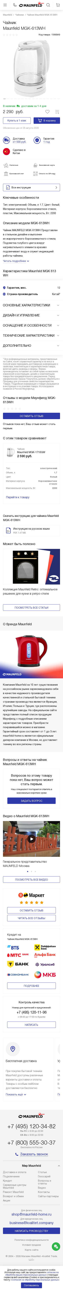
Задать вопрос (31, 800)
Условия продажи (31, 1245)
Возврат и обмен (13, 1196)
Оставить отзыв (31, 416)
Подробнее (31, 985)
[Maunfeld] (31, 4)
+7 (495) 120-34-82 (31, 1126)
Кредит (7, 1180)
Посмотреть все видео (31, 879)
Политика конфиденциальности (32, 1240)
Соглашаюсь (31, 1285)
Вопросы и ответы (44, 1182)
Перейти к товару (17, 497)
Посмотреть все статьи (31, 607)
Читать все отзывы (31, 918)
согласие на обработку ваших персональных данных (32, 1273)
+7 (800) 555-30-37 (31, 1142)
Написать (31, 1024)
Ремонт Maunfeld (13, 1192)
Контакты (44, 1192)
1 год (46, 141)
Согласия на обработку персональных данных (35, 1280)
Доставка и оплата (14, 1172)
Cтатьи (42, 1172)
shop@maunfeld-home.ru (31, 1214)
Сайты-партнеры (48, 1196)
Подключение (11, 1176)
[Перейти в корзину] (58, 5)
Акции (6, 1200)
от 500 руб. (19, 141)
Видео (42, 1187)
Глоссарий (44, 1176)
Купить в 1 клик (17, 120)
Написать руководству (31, 1231)
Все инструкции (21, 187)
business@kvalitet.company (32, 1223)
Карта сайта (31, 1250)
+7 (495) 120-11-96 (32, 1012)
